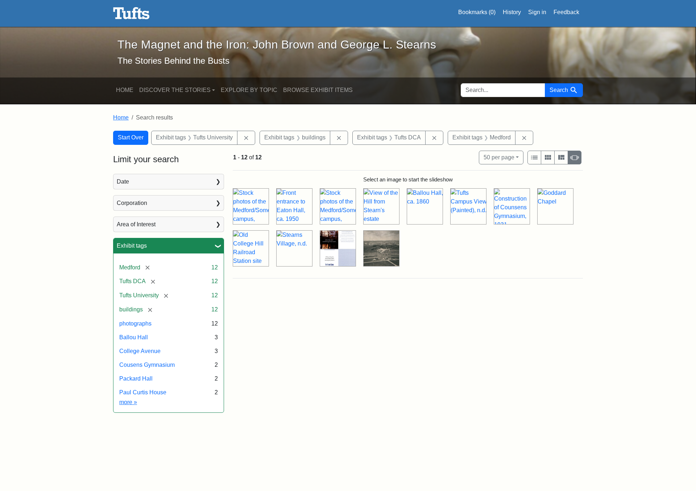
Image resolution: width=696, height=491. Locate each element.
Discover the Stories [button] (175, 90)
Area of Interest (136, 224)
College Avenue (140, 351)
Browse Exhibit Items (318, 90)
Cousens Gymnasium (147, 365)
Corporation (132, 203)
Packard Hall (136, 378)
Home (124, 90)
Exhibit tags (132, 246)
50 (499, 157)
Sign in (537, 12)
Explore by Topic (249, 90)
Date (123, 182)
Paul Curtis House (142, 392)
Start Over (131, 137)
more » (128, 402)
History (512, 12)
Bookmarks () (477, 12)
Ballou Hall (133, 337)
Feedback (566, 12)
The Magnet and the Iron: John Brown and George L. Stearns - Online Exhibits (131, 13)
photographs (135, 323)
